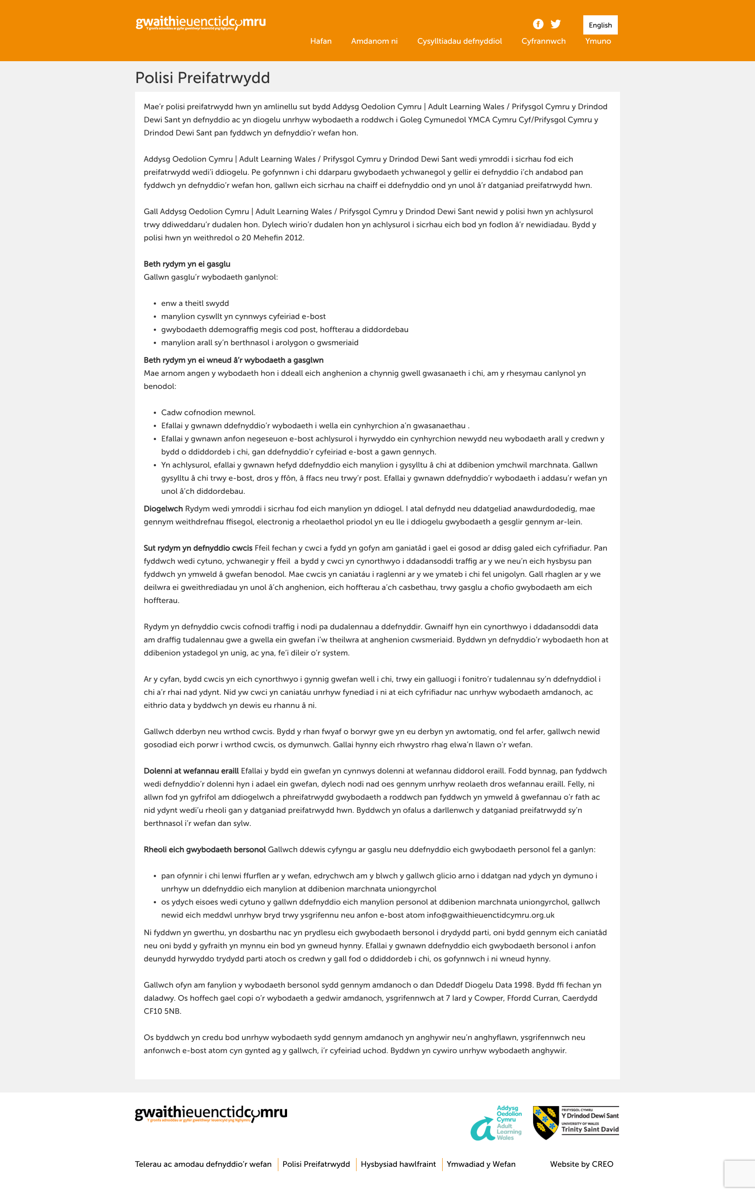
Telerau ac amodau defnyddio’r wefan (203, 1164)
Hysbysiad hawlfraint (398, 1164)
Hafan (321, 41)
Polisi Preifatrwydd (316, 1164)
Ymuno (598, 41)
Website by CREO (581, 1164)
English (600, 25)
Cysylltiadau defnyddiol (459, 41)
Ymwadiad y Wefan (481, 1164)
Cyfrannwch (544, 41)
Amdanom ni (374, 41)
